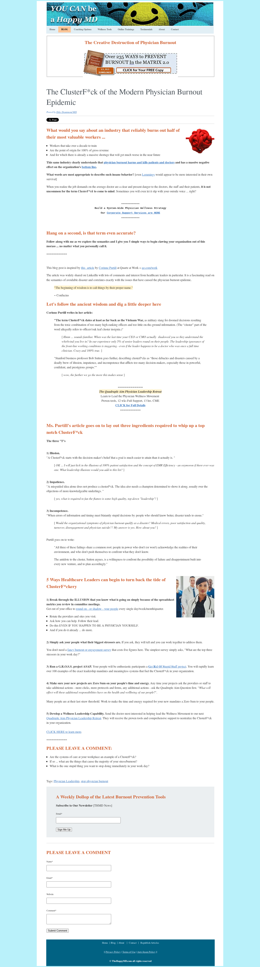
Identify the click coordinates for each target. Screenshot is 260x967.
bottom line (89, 167)
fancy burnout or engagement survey (89, 650)
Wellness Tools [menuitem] (105, 29)
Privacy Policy (113, 952)
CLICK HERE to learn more (63, 732)
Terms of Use (129, 952)
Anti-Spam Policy (146, 952)
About (121, 942)
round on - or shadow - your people (97, 609)
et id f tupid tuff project (167, 666)
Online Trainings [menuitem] (126, 29)
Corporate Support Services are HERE (133, 212)
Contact (132, 942)
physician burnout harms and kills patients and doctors (139, 162)
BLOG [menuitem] (64, 29)
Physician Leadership (66, 781)
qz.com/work (149, 268)
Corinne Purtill (107, 268)
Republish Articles (149, 942)
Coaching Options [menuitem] (83, 29)
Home (105, 942)
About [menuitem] (162, 29)
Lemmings (148, 174)
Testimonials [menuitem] (146, 29)
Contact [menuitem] (175, 29)
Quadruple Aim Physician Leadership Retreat (73, 718)
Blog (113, 942)
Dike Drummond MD (66, 112)
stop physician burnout (94, 781)
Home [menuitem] (52, 29)
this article (87, 268)
